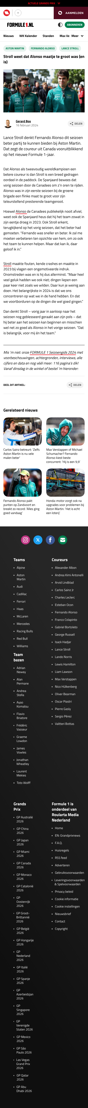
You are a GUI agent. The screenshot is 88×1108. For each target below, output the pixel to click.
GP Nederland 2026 (23, 956)
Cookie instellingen (67, 907)
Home (59, 828)
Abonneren (74, 25)
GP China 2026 (22, 831)
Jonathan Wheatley (22, 762)
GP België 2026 (22, 931)
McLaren (22, 616)
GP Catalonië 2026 (24, 888)
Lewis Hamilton (65, 664)
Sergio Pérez (63, 716)
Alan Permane (23, 682)
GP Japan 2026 (22, 842)
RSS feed (61, 858)
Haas (20, 609)
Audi (20, 587)
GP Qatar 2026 (22, 1078)
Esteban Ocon (64, 605)
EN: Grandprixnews (67, 836)
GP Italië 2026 (22, 969)
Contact (60, 921)
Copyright (61, 929)
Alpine (21, 568)
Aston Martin (15, 48)
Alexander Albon (65, 568)
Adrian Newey (21, 670)
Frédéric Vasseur (21, 727)
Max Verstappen (65, 679)
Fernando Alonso (43, 48)
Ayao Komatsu (23, 705)
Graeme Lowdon (21, 739)
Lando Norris (63, 657)
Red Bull (22, 639)
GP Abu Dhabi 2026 (24, 1089)
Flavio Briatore (22, 716)
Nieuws (8, 36)
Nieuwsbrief (63, 914)
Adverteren (62, 865)
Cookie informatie (66, 899)
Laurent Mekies (21, 773)
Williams (22, 646)
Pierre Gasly (63, 709)
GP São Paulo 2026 (24, 1051)
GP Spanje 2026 (23, 981)
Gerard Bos (23, 121)
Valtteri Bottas (64, 724)
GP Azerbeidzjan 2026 (24, 994)
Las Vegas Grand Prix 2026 (23, 1064)
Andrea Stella (21, 693)
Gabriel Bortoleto (66, 627)
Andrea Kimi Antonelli (69, 575)
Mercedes (23, 624)
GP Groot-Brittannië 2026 (23, 917)
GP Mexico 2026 (23, 1039)
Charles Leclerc (65, 598)
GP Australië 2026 (24, 819)
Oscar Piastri (63, 702)
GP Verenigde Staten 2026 (24, 1025)
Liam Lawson (63, 672)
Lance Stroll (70, 48)
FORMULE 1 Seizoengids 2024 (53, 352)
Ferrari (21, 602)
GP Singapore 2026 (23, 1010)
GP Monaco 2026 (24, 877)
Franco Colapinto (66, 620)
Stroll (7, 263)
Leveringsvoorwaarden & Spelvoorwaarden (70, 882)
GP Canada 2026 (23, 865)
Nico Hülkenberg (66, 687)
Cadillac (22, 594)
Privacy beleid (64, 892)
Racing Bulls (25, 631)
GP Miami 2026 (22, 854)
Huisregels (62, 851)
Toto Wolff (23, 783)
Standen (48, 36)
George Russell (65, 635)
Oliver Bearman (65, 694)
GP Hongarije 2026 (25, 942)
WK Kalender (28, 36)
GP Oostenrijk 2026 (23, 902)
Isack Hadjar (63, 642)
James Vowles (21, 750)
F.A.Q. (58, 843)
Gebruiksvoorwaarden (69, 873)
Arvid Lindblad (64, 583)
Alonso (21, 211)
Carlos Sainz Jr (64, 590)
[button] (71, 13)
